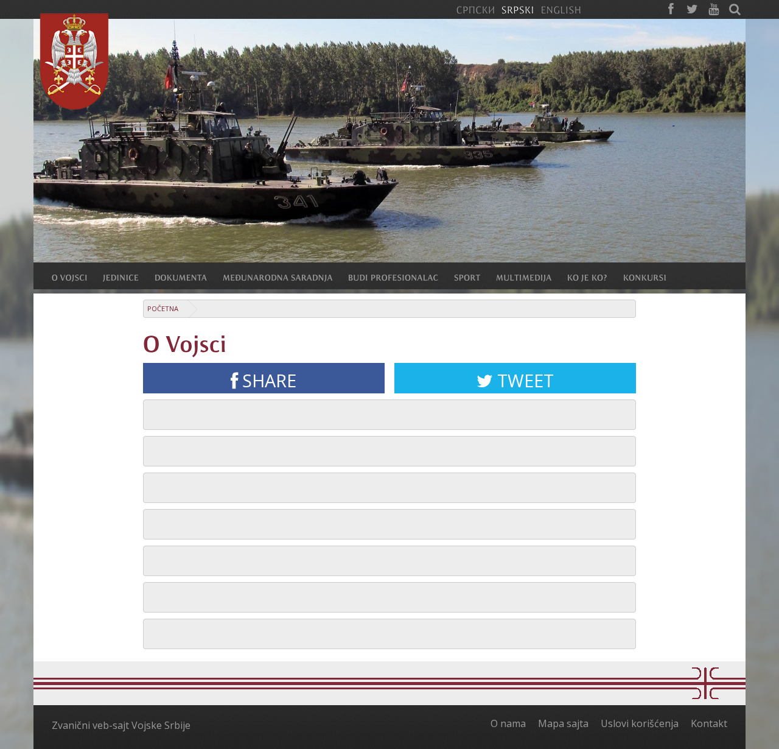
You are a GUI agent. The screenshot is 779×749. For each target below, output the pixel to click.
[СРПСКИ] (475, 9)
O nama (508, 723)
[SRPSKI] (517, 9)
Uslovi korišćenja (640, 723)
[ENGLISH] (560, 9)
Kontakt (709, 723)
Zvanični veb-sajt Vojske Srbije (121, 725)
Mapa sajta (563, 723)
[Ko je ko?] (595, 277)
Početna (162, 308)
